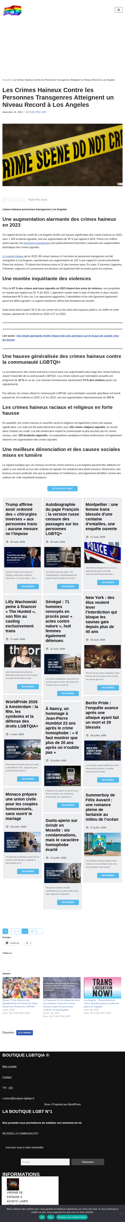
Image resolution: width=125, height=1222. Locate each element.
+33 (10, 1087)
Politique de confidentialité (72, 1217)
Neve (47, 1104)
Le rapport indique (12, 256)
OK (42, 1217)
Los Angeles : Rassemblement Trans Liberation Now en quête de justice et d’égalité (101, 1003)
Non (51, 1217)
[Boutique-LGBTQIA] (12, 9)
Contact (6, 1077)
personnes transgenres (36, 243)
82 (32, 931)
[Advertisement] (62, 44)
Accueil (6, 80)
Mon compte (9, 1066)
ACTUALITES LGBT (36, 112)
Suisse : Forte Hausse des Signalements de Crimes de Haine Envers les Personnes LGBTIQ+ (20, 1003)
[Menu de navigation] (119, 10)
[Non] (121, 1213)
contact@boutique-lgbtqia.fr (18, 1098)
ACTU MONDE (24, 1033)
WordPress (74, 1104)
